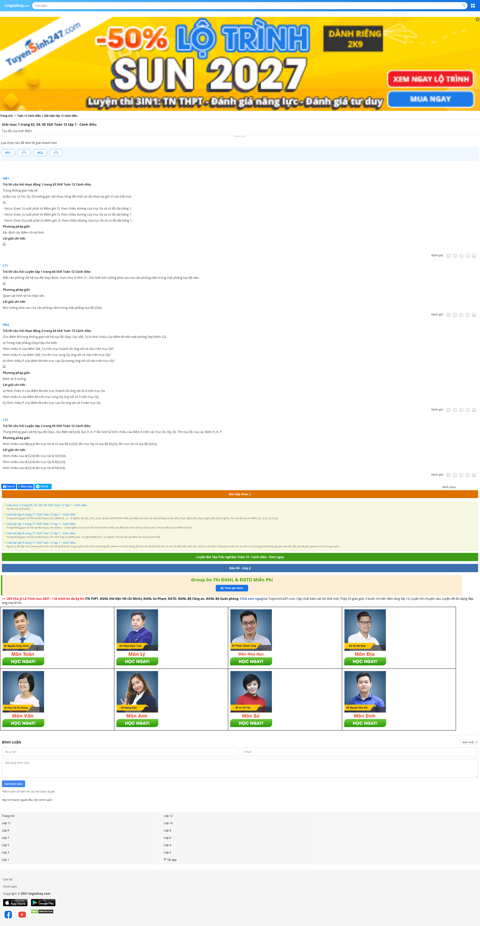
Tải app (172, 859)
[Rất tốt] (474, 255)
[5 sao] (477, 486)
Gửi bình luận (13, 783)
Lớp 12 (168, 816)
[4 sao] (473, 486)
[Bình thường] (461, 255)
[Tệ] (454, 255)
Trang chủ (8, 816)
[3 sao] (468, 486)
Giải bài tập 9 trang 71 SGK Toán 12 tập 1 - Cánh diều (41, 542)
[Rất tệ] (448, 255)
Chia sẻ (10, 486)
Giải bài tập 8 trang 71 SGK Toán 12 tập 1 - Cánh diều (41, 533)
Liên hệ (7, 879)
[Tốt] (467, 255)
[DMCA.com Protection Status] (42, 914)
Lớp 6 (167, 838)
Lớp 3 (5, 852)
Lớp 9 (5, 830)
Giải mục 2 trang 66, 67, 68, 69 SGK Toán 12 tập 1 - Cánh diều (47, 505)
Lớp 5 (5, 845)
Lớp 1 (5, 859)
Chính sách (10, 886)
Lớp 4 (167, 845)
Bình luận (26, 486)
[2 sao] (464, 486)
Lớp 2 (167, 852)
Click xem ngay (251, 599)
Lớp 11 (6, 823)
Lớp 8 (167, 830)
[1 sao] (459, 486)
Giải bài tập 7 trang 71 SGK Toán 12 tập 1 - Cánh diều (41, 524)
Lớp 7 (5, 838)
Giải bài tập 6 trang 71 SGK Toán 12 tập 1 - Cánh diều (41, 514)
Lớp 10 (168, 823)
